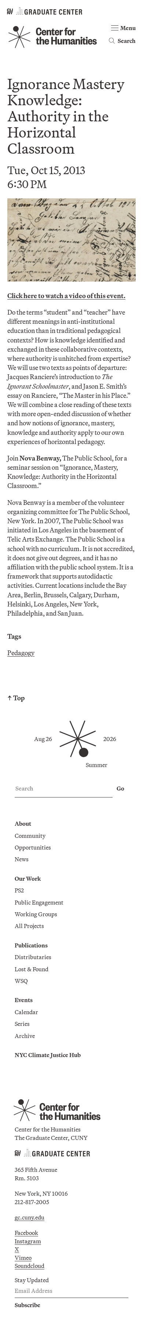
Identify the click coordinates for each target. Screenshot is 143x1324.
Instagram (28, 1241)
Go (120, 788)
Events (24, 1000)
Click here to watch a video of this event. (66, 295)
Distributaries (33, 957)
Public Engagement (39, 902)
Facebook (26, 1232)
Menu (128, 28)
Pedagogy (20, 653)
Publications (31, 945)
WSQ (21, 980)
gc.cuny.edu (29, 1217)
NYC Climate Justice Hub (48, 1055)
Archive (25, 1035)
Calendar (26, 1012)
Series (22, 1023)
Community (30, 835)
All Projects (29, 925)
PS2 (19, 890)
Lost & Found (31, 969)
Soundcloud (29, 1265)
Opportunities (33, 847)
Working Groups (36, 914)
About (23, 823)
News (22, 859)
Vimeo (23, 1257)
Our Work (28, 878)
